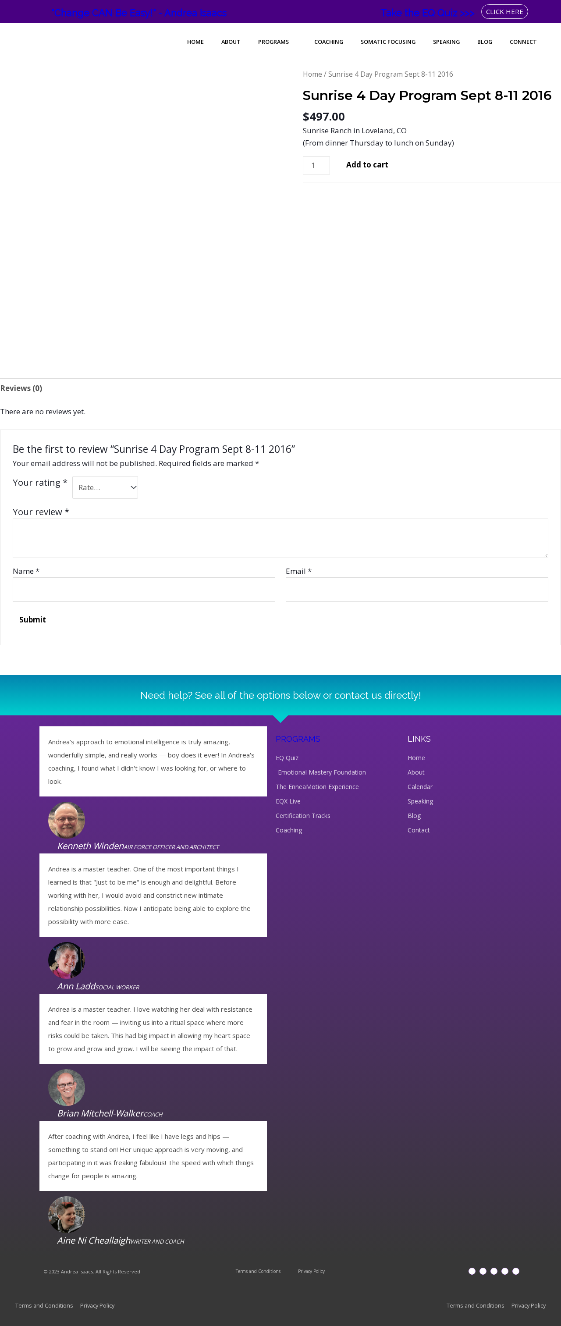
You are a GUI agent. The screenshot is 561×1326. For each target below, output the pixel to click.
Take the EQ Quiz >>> (427, 12)
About (231, 42)
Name (26, 571)
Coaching (328, 42)
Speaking (446, 42)
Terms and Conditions (258, 1271)
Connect (523, 42)
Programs (273, 42)
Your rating (40, 482)
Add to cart (367, 165)
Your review (41, 511)
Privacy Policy (311, 1271)
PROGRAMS (298, 738)
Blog (484, 42)
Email (299, 571)
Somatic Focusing (388, 42)
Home (195, 42)
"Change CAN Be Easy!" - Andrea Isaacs (139, 12)
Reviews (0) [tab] (21, 388)
